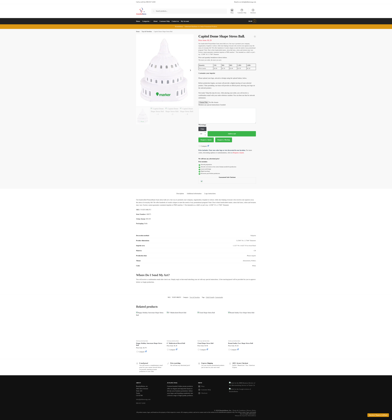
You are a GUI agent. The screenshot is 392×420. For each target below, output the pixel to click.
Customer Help (242, 13)
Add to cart (232, 134)
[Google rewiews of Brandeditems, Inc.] (242, 390)
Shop (231, 13)
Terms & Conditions (239, 410)
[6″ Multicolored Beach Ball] (180, 325)
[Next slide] (190, 70)
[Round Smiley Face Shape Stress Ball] (242, 325)
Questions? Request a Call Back (378, 415)
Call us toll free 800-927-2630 (145, 2)
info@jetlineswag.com (143, 399)
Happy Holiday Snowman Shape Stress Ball (149, 344)
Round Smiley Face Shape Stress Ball (240, 343)
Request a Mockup (223, 140)
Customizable (219, 297)
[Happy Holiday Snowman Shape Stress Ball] (150, 325)
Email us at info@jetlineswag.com (245, 2)
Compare (203, 146)
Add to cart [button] (149, 355)
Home (138, 31)
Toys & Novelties (147, 31)
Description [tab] (180, 193)
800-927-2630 (140, 403)
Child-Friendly (210, 297)
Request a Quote (206, 140)
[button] (252, 21)
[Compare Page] (208, 146)
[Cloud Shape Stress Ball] (211, 325)
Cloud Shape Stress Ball (205, 343)
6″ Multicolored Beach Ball (176, 343)
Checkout (253, 13)
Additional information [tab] (194, 193)
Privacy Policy (251, 410)
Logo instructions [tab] (210, 193)
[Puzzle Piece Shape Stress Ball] (255, 36)
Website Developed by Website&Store (245, 415)
